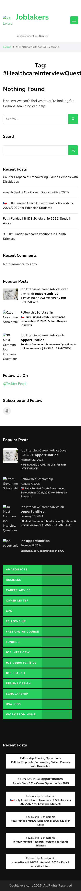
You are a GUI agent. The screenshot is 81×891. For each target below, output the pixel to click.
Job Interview (30, 289)
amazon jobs (17, 569)
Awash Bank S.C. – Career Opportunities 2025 (36, 192)
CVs (9, 611)
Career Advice (49, 289)
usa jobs (13, 704)
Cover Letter (17, 600)
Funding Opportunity (17, 643)
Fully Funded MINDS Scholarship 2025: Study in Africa (40, 823)
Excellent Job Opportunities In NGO (42, 551)
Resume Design (18, 683)
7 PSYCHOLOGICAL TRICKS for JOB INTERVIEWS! (43, 300)
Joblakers (32, 17)
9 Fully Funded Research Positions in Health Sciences (40, 843)
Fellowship (28, 312)
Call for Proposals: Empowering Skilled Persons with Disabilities (40, 764)
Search (9, 136)
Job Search (15, 673)
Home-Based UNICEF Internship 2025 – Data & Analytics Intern (40, 864)
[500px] (7, 411)
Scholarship (44, 312)
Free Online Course (22, 632)
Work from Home (21, 714)
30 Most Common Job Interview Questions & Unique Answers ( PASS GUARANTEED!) (48, 346)
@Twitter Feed (14, 383)
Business (13, 580)
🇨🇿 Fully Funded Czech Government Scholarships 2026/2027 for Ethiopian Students (38, 205)
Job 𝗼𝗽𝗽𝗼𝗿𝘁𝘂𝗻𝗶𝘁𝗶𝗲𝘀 (44, 294)
